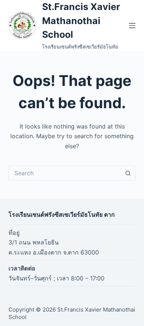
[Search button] (128, 173)
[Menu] (132, 25)
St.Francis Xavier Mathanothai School (81, 20)
